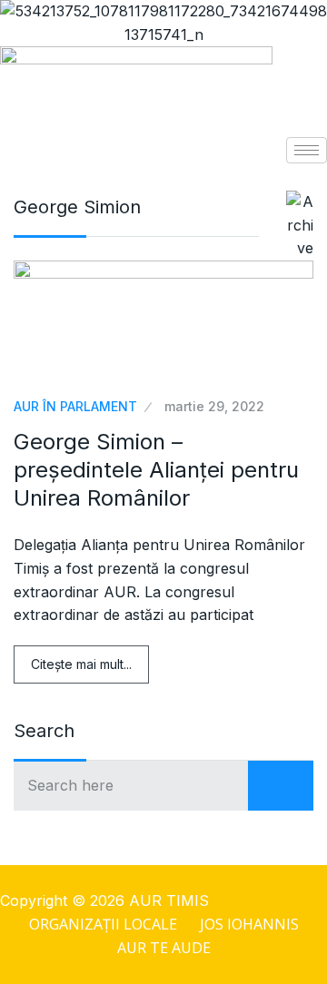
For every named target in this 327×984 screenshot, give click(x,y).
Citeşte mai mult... (81, 664)
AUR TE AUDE (164, 948)
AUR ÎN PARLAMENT (75, 406)
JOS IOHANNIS (249, 924)
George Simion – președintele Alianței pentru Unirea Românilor (156, 469)
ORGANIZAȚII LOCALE (103, 924)
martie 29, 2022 (214, 406)
